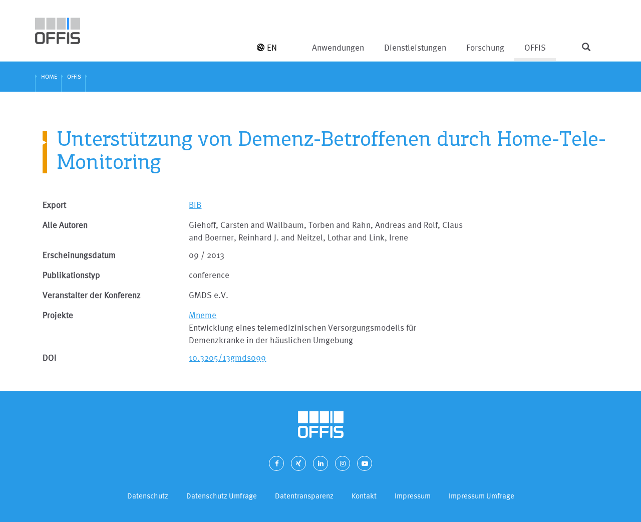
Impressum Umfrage (481, 495)
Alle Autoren (65, 224)
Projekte (58, 315)
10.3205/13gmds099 (227, 357)
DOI (50, 357)
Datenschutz (147, 495)
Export (54, 204)
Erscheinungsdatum (79, 254)
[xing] (298, 463)
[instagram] (342, 463)
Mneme (202, 315)
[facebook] (276, 463)
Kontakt (364, 495)
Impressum (413, 495)
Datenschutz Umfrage (221, 495)
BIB (195, 204)
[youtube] (364, 463)
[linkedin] (320, 463)
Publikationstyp (71, 275)
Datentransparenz (304, 495)
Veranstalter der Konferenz (92, 295)
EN (272, 47)
